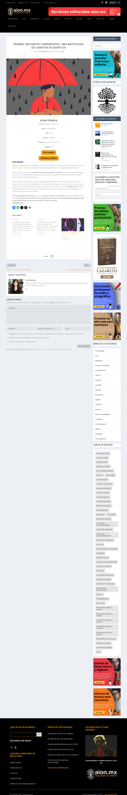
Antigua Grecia (102, 458)
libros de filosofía (103, 579)
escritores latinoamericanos (103, 535)
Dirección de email (101, 188)
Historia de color (107, 124)
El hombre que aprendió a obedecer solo (109, 166)
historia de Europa (103, 566)
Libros (89, 19)
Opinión (111, 19)
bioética (99, 475)
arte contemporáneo (104, 471)
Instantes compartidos (19, 165)
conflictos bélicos (103, 488)
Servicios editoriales (50, 3)
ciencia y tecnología (104, 484)
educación (111, 515)
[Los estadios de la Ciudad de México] (97, 133)
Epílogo (97, 400)
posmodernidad (102, 599)
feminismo (100, 553)
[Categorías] (49, 226)
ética (98, 652)
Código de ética (23, 3)
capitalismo (110, 475)
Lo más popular (100, 424)
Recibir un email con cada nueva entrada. (22, 341)
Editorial (98, 390)
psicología (100, 603)
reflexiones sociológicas (106, 639)
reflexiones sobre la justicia (104, 621)
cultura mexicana (103, 501)
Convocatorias (35, 3)
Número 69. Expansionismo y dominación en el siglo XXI (109, 155)
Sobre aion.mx (11, 3)
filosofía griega (102, 558)
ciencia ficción (102, 480)
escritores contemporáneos (103, 524)
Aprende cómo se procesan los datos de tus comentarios (53, 349)
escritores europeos (104, 529)
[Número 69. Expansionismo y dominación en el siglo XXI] (97, 154)
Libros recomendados (102, 414)
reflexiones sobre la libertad (104, 627)
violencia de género (104, 648)
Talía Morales (45, 51)
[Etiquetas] (24, 226)
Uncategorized (100, 439)
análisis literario (103, 466)
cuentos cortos (102, 493)
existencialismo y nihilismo (106, 549)
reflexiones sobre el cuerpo (104, 608)
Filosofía (68, 19)
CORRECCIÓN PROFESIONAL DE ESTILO (61, 749)
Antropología (13, 19)
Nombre (97, 194)
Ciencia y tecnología (102, 365)
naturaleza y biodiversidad (101, 589)
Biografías (35, 19)
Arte (24, 19)
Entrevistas (99, 395)
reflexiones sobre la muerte (104, 633)
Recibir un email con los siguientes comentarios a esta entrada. (29, 338)
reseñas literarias (103, 643)
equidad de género (103, 519)
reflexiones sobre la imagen (104, 615)
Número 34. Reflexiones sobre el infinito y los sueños (73, 233)
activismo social (102, 453)
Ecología (98, 385)
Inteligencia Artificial (104, 575)
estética (99, 544)
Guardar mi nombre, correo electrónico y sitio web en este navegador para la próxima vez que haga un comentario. (46, 334)
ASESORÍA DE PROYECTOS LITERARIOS (60, 734)
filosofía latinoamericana (106, 562)
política (99, 594)
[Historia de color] (97, 125)
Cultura (46, 19)
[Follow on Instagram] (15, 747)
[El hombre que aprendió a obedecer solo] (97, 166)
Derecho (57, 19)
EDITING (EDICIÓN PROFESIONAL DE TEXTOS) (63, 744)
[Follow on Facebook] (11, 747)
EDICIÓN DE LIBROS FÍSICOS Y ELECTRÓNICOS (63, 755)
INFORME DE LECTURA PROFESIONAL (60, 739)
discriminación (102, 510)
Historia (79, 19)
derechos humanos (103, 506)
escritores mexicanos (104, 540)
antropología (101, 462)
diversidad (100, 515)
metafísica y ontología (105, 584)
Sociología (12, 26)
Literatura (100, 19)
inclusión (100, 571)
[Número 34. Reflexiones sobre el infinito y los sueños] (73, 224)
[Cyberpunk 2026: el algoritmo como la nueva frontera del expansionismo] (97, 141)
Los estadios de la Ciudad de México (107, 132)
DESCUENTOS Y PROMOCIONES (58, 768)
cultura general (102, 497)
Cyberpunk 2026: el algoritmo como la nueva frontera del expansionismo (107, 143)
